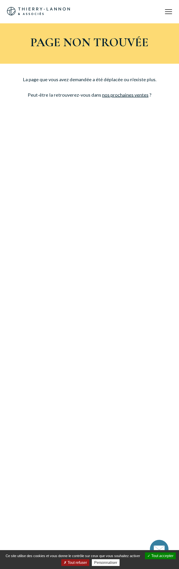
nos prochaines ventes (125, 95)
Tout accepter (161, 556)
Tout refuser (77, 563)
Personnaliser (105, 563)
